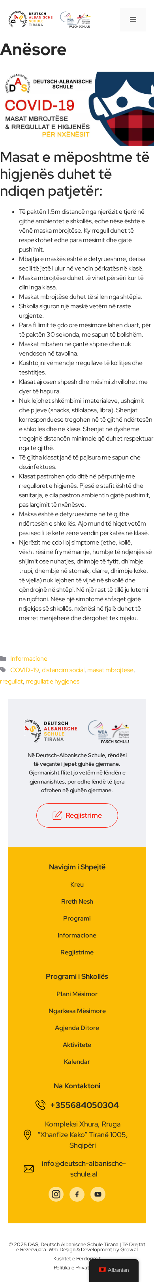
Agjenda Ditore (77, 1028)
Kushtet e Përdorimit (77, 1258)
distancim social (63, 670)
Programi (77, 918)
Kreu (77, 884)
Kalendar (77, 1062)
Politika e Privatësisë (77, 1267)
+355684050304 (84, 1105)
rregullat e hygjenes (52, 681)
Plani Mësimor (77, 994)
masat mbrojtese (110, 670)
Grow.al (129, 1249)
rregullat (11, 681)
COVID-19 (24, 670)
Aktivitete (77, 1045)
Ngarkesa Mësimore (77, 1011)
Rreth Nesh (77, 901)
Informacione (28, 658)
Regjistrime (77, 952)
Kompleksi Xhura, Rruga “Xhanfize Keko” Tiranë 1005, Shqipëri (83, 1134)
